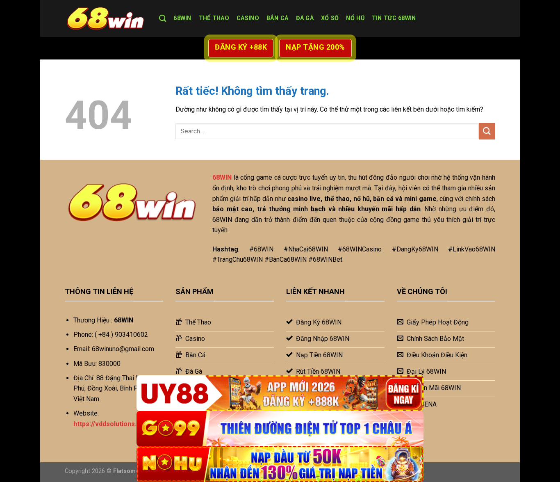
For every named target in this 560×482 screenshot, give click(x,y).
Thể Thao (214, 18)
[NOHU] (280, 464)
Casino (248, 18)
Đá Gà (305, 18)
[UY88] (280, 393)
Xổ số (330, 18)
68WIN (182, 18)
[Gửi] (487, 131)
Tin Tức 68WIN (394, 18)
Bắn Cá (277, 18)
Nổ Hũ (355, 18)
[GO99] (280, 429)
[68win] (106, 18)
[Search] (162, 18)
